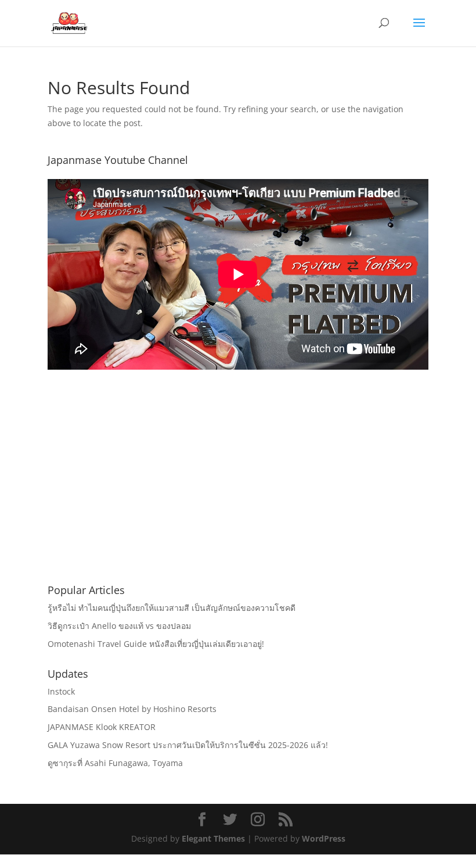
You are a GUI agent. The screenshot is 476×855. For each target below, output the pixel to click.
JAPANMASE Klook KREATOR (102, 726)
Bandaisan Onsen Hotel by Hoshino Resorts (132, 708)
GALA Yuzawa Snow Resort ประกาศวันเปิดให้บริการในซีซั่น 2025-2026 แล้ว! (188, 744)
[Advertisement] (238, 490)
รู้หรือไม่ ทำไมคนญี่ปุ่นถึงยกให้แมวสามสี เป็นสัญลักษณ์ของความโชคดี (171, 607)
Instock (61, 691)
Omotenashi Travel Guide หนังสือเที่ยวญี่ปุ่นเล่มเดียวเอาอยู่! (156, 643)
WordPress (323, 838)
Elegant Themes (213, 838)
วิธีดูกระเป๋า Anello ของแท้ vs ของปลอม (119, 625)
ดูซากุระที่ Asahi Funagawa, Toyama (115, 762)
